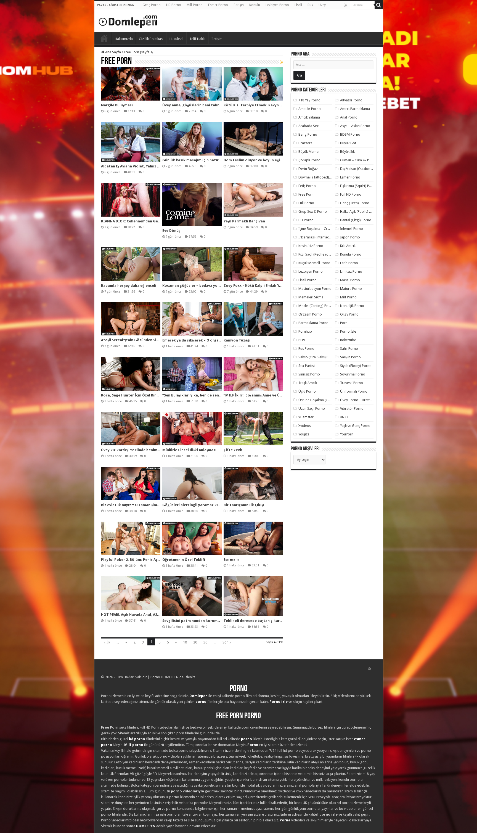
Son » (226, 642)
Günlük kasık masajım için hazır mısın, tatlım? (203, 160)
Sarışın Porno (350, 357)
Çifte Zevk (233, 450)
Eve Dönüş (171, 230)
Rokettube (348, 340)
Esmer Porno (218, 5)
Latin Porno (349, 263)
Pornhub (305, 331)
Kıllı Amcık (348, 246)
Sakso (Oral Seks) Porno (317, 357)
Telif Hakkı (197, 39)
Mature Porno (351, 289)
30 (205, 642)
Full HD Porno (350, 194)
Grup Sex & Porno (312, 211)
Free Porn (306, 194)
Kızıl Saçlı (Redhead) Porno (319, 254)
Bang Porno (307, 134)
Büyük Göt (348, 143)
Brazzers (305, 143)
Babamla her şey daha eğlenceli (128, 285)
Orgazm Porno (310, 314)
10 (185, 642)
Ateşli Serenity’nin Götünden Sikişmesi (135, 340)
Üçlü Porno (307, 391)
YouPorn (346, 434)
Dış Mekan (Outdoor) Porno (361, 169)
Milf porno (133, 745)
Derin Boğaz (308, 169)
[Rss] (346, 5)
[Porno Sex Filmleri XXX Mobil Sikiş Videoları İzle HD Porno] (128, 20)
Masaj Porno (350, 280)
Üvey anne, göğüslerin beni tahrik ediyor (198, 105)
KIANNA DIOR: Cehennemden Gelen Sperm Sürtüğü (145, 221)
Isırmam (231, 559)
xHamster (306, 417)
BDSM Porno (350, 134)
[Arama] (379, 5)
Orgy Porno (349, 314)
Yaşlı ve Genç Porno (355, 426)
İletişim (216, 39)
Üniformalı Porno (353, 391)
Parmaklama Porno (313, 323)
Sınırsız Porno (309, 374)
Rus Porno (306, 348)
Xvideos (304, 426)
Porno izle (278, 702)
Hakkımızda (124, 39)
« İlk (107, 642)
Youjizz (303, 434)
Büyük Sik (347, 151)
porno (200, 702)
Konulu (254, 5)
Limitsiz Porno (351, 271)
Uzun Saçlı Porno (311, 408)
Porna (285, 820)
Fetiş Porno (307, 186)
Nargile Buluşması (117, 105)
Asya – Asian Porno (355, 126)
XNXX (344, 417)
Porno (104, 38)
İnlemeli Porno (351, 229)
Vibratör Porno (352, 408)
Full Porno (306, 203)
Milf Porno (195, 5)
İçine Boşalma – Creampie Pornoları (326, 229)
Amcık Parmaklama (355, 109)
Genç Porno (151, 5)
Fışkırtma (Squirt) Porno (358, 186)
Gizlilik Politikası (151, 39)
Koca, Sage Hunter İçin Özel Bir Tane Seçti (138, 395)
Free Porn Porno (238, 716)
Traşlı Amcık (307, 383)
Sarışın (239, 5)
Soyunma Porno (352, 374)
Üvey (322, 5)
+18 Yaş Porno (309, 100)
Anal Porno (348, 117)
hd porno (137, 739)
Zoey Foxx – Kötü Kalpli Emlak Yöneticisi (259, 285)
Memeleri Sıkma (311, 297)
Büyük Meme (308, 151)
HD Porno (173, 5)
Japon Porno (350, 237)
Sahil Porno (349, 348)
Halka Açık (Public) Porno (359, 211)
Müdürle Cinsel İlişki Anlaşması (189, 450)
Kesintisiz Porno (310, 246)
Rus (310, 5)
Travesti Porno (351, 383)
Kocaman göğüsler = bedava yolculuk (195, 285)
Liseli (298, 5)
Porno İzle (348, 331)
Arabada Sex (308, 126)
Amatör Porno (309, 109)
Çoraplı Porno (309, 160)
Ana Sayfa (112, 52)
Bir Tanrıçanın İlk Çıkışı (244, 505)
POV (301, 340)
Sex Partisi (306, 366)
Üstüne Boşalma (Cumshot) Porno (324, 400)
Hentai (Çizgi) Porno (355, 220)
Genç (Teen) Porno (354, 203)
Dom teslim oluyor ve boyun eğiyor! (255, 160)
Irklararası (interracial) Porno (321, 237)
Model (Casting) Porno (316, 306)
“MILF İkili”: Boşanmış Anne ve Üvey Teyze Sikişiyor (268, 395)
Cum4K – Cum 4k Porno (358, 160)
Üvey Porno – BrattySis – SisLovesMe (369, 400)
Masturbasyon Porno (315, 289)
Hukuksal (176, 39)
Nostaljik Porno (352, 306)
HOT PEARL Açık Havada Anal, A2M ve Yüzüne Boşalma (148, 615)
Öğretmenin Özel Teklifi (183, 560)
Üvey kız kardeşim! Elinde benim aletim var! (139, 450)
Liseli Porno (307, 280)
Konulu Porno (350, 254)
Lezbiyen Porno (277, 5)
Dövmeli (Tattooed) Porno (319, 177)
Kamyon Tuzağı (237, 340)
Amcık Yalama (309, 117)
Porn (344, 323)
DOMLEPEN (145, 826)
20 (195, 642)
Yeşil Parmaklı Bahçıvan (244, 221)
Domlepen (198, 696)
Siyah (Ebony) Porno (356, 366)
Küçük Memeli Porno (314, 263)
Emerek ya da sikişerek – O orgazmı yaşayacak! (203, 340)
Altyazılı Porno (351, 100)
